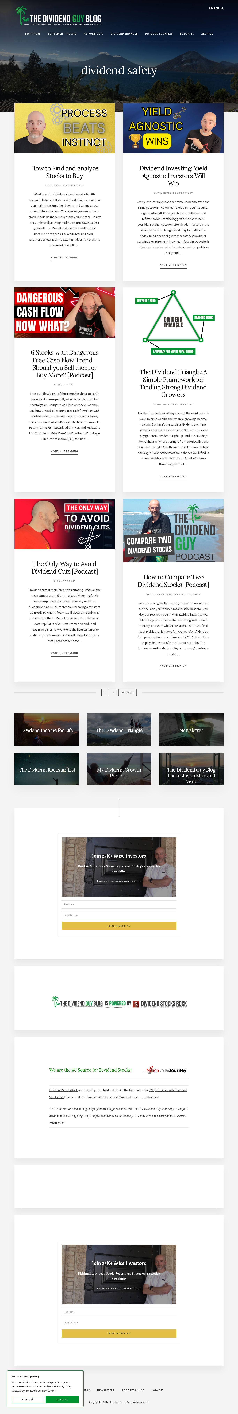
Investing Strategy (69, 185)
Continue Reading (64, 258)
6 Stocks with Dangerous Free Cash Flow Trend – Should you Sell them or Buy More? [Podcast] (65, 363)
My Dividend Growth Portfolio (119, 773)
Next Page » (127, 693)
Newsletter (191, 730)
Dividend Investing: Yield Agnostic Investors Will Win (173, 175)
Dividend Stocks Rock (63, 1090)
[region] (45, 1388)
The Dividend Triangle (119, 730)
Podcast (69, 385)
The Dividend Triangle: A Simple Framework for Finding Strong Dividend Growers (173, 383)
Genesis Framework (138, 1402)
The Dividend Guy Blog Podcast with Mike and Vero (191, 776)
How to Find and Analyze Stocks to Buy (64, 172)
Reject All (28, 1399)
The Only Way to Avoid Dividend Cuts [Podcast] (65, 567)
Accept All (62, 1399)
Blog (48, 185)
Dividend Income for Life (47, 730)
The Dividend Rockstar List (46, 770)
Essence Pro (116, 1402)
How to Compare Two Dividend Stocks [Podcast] (173, 581)
